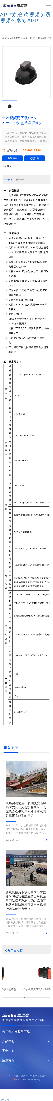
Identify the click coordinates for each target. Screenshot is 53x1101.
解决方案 (8, 1060)
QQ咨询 (34, 158)
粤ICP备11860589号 (29, 1079)
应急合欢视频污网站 (41, 38)
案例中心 (8, 1050)
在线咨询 (13, 158)
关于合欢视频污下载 (16, 1031)
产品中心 (8, 1041)
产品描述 (8, 179)
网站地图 (4, 1099)
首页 (25, 38)
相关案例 (20, 179)
